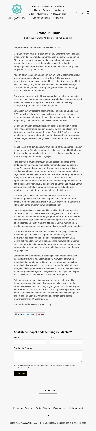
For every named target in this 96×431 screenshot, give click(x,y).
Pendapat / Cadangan (24, 348)
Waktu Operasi (59, 408)
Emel (52, 337)
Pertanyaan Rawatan (23, 408)
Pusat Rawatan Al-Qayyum (26, 423)
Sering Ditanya (43, 408)
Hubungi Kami (76, 408)
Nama (16, 337)
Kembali (50, 391)
